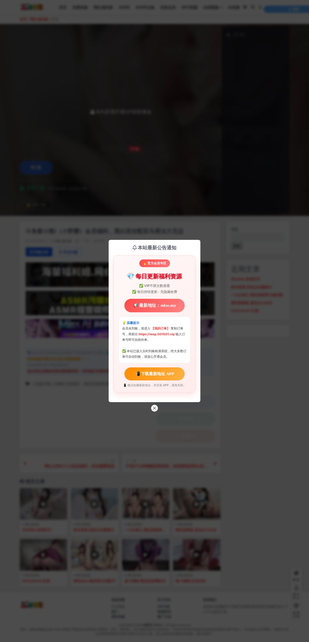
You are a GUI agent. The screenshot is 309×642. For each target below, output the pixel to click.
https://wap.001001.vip (157, 334)
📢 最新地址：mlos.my (154, 305)
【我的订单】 (160, 328)
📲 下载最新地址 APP (154, 373)
